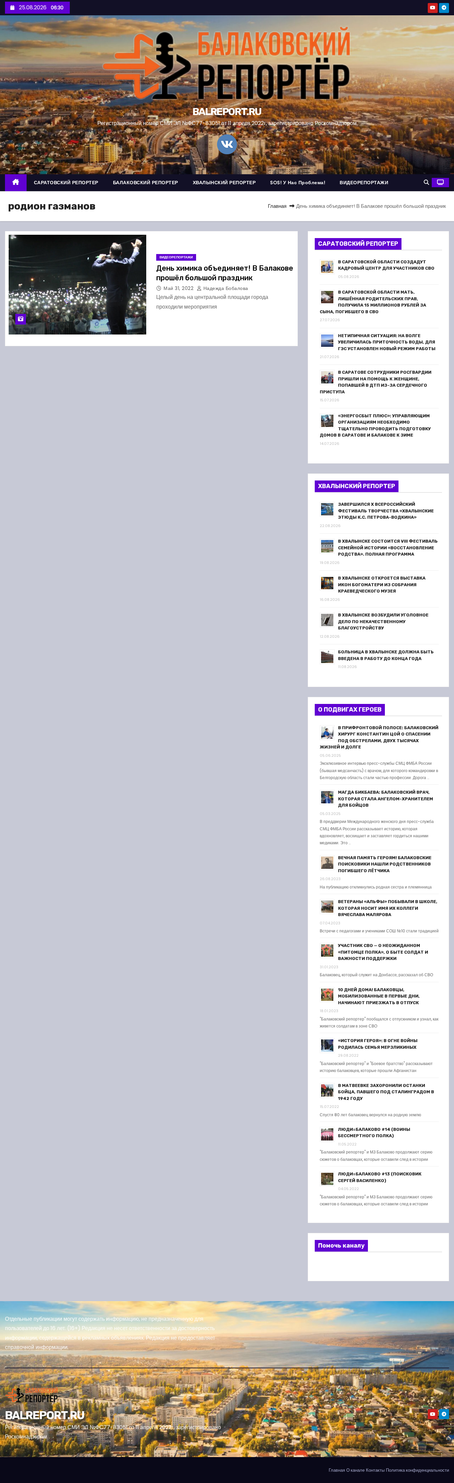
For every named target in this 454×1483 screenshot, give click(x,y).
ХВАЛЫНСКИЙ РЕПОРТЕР (224, 182)
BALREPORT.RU (227, 112)
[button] (426, 182)
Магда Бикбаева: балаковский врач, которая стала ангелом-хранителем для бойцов (385, 799)
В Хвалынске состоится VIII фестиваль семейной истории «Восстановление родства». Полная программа (388, 548)
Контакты (375, 1470)
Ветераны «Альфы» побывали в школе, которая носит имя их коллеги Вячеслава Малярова (387, 908)
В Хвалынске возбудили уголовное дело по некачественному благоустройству (383, 621)
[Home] (16, 182)
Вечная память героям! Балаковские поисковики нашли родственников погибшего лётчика (384, 864)
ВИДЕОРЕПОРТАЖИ (364, 182)
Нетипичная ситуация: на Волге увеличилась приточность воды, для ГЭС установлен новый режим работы (386, 342)
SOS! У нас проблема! (297, 182)
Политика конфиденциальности (417, 1470)
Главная (277, 205)
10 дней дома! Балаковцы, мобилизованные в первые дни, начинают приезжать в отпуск (379, 996)
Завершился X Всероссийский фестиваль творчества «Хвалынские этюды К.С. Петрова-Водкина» (386, 511)
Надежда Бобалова (225, 288)
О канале (355, 1470)
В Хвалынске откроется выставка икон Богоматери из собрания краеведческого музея (381, 585)
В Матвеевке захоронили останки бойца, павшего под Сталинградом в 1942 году (386, 1092)
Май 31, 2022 (179, 288)
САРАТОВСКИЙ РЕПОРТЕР (66, 182)
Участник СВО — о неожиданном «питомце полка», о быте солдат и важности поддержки (383, 952)
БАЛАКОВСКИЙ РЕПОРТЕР (145, 182)
